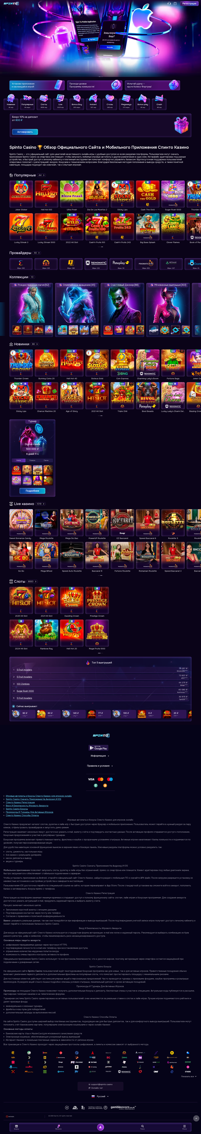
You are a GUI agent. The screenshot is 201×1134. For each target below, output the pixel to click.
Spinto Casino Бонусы (17, 809)
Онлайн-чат (97, 1088)
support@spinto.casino (102, 1084)
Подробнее (32, 490)
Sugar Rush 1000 (25, 691)
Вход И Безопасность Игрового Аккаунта (27, 805)
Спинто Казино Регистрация (20, 802)
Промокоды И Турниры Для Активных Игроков (29, 812)
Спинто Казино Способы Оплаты (22, 815)
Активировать (25, 132)
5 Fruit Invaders (24, 669)
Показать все (187, 1076)
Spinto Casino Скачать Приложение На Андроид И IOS (33, 799)
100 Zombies (23, 684)
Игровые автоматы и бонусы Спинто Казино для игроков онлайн (39, 796)
